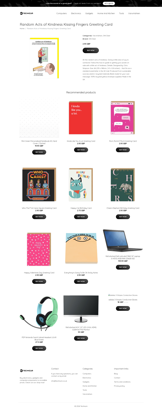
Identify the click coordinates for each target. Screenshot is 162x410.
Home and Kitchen (106, 13)
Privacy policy (119, 386)
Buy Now (90, 50)
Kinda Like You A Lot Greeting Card (81, 141)
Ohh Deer (106, 36)
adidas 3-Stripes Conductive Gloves (123, 300)
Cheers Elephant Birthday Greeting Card (123, 208)
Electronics (76, 13)
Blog (116, 374)
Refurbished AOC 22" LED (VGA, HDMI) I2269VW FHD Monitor (81, 328)
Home (22, 28)
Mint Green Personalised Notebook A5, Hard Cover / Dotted (39, 142)
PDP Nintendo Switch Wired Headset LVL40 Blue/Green (39, 338)
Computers (61, 13)
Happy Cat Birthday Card (81, 208)
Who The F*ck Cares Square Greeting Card (39, 208)
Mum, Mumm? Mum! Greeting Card (123, 141)
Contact (117, 378)
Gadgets (89, 13)
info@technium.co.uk (59, 381)
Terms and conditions (122, 382)
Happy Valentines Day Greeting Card (39, 273)
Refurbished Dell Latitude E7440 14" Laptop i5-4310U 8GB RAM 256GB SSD (123, 257)
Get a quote (109, 3)
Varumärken (134, 13)
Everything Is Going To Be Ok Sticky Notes (81, 273)
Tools (121, 13)
